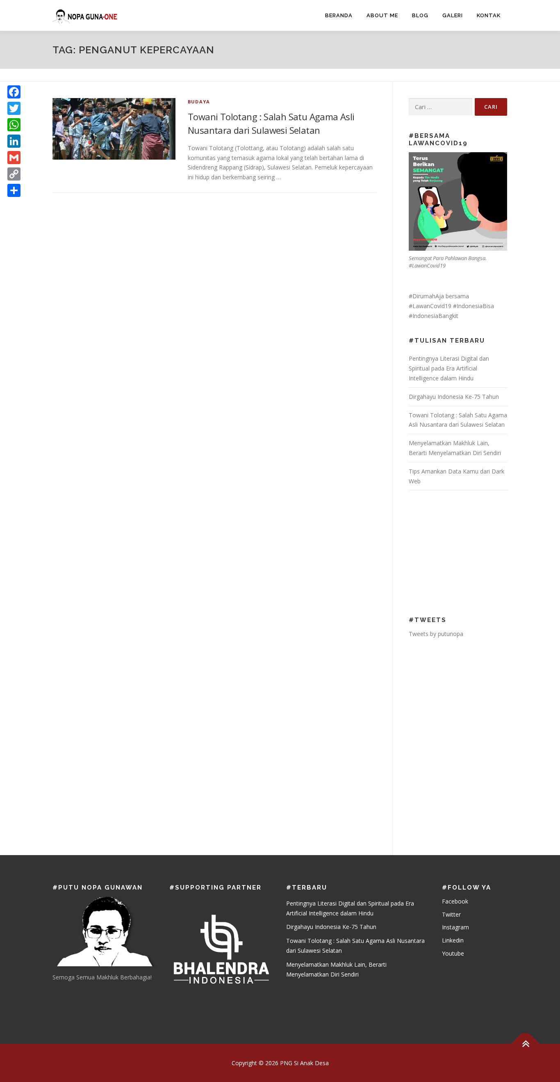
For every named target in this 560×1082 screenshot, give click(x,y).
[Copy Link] (14, 174)
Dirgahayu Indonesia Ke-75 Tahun (454, 396)
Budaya (199, 101)
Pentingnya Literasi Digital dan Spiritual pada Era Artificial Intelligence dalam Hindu (449, 368)
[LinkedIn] (14, 141)
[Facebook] (14, 92)
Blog (420, 15)
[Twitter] (14, 108)
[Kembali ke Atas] (525, 1043)
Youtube (453, 953)
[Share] (14, 190)
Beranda (339, 15)
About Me (382, 15)
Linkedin (453, 940)
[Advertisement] (462, 552)
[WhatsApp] (14, 125)
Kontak (489, 15)
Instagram (455, 927)
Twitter (451, 914)
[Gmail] (14, 157)
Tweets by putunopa (436, 634)
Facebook (455, 901)
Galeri (452, 15)
